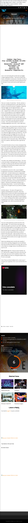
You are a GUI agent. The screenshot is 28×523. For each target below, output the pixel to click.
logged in (9, 411)
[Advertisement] (14, 41)
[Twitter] (20, 7)
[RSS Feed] (18, 7)
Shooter (11, 326)
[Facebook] (22, 7)
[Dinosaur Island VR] (7, 401)
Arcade (7, 326)
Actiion (4, 326)
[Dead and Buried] (7, 388)
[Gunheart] (21, 388)
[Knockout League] (21, 401)
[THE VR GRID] (3, 11)
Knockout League (19, 403)
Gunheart (17, 390)
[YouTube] (24, 7)
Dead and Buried (5, 390)
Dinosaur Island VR (6, 403)
